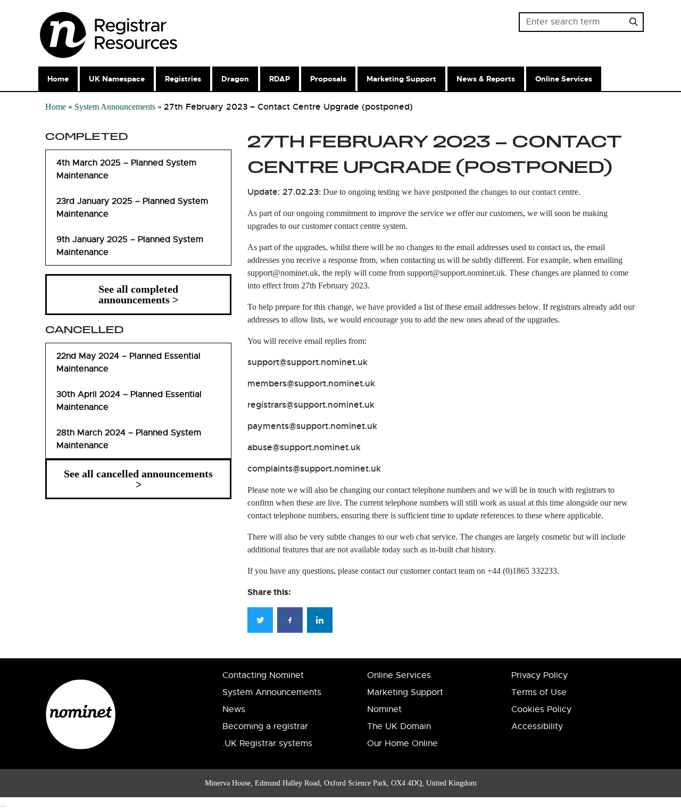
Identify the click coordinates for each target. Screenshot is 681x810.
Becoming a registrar (265, 726)
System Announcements (114, 106)
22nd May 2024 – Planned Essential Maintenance (128, 362)
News (233, 709)
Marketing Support (401, 79)
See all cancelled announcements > (138, 479)
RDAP (279, 79)
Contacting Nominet (263, 675)
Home (58, 79)
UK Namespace (117, 79)
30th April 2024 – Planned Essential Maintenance (129, 400)
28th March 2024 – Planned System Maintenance (128, 439)
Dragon (235, 79)
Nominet (384, 709)
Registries (183, 79)
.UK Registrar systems (267, 743)
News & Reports (485, 79)
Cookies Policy (541, 709)
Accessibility (537, 726)
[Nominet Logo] (135, 31)
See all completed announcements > (138, 294)
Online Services (563, 79)
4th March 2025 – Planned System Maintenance (126, 169)
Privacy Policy (539, 675)
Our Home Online (402, 743)
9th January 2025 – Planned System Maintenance (129, 246)
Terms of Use (539, 692)
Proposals (328, 79)
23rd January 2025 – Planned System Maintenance (132, 207)
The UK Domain (399, 726)
